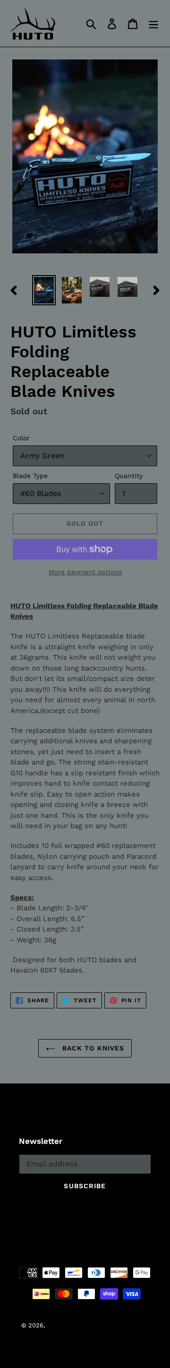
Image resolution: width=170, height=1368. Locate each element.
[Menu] (153, 23)
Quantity (129, 475)
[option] (44, 290)
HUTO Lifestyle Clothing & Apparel (98, 1325)
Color (21, 438)
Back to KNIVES (92, 1048)
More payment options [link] (85, 572)
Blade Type (30, 475)
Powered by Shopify (85, 1336)
